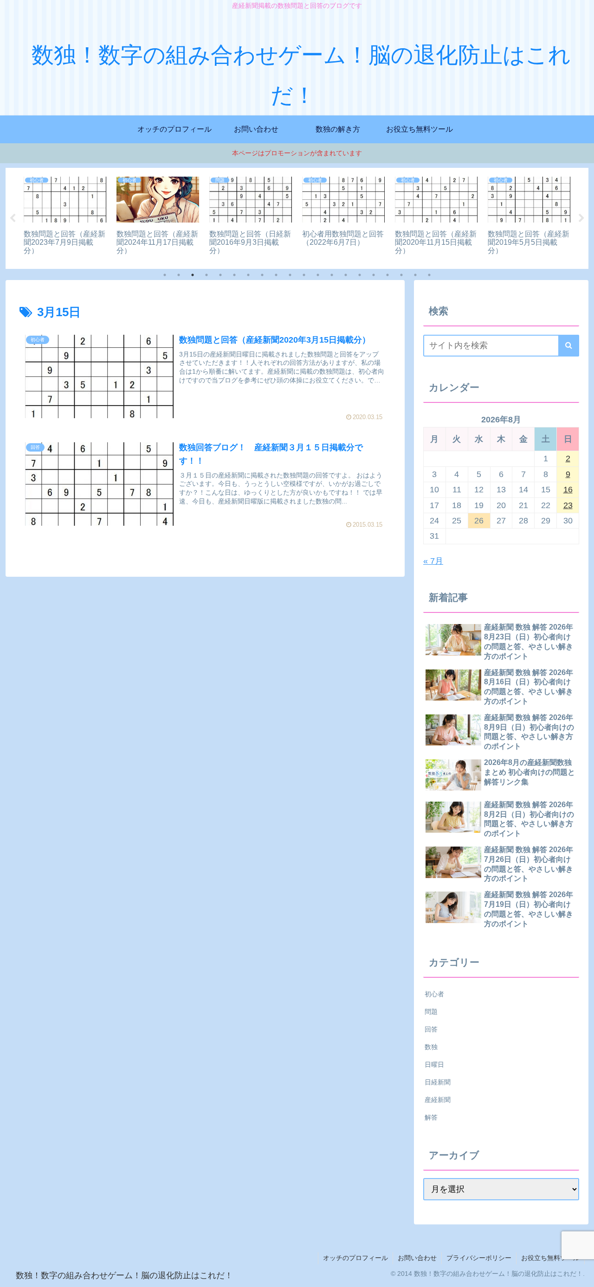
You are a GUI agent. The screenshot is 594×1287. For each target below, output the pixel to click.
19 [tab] (415, 275)
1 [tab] (164, 275)
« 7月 (433, 561)
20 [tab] (429, 275)
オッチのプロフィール (355, 1258)
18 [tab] (401, 275)
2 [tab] (178, 275)
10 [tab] (290, 275)
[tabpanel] (65, 216)
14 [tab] (345, 275)
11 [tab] (304, 275)
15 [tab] (359, 275)
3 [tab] (192, 275)
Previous (12, 218)
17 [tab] (387, 275)
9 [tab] (276, 275)
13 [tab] (331, 275)
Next (581, 218)
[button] (568, 346)
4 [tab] (206, 275)
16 (568, 489)
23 (568, 505)
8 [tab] (262, 275)
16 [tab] (373, 275)
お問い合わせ (417, 1258)
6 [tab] (234, 275)
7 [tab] (248, 275)
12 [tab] (318, 275)
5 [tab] (220, 275)
